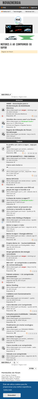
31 (28, 153)
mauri (23, 211)
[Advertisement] (19, 73)
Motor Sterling (12, 285)
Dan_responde (26, 171)
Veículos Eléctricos (21, 114)
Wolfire (23, 158)
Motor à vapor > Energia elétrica (19, 234)
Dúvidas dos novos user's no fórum (21, 119)
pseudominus (26, 318)
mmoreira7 (25, 298)
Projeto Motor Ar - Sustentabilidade (21, 243)
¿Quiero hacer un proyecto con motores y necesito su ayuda (19, 208)
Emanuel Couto (27, 121)
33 (33, 153)
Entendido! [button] (12, 395)
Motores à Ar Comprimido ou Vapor (16, 46)
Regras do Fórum (7, 52)
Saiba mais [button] (7, 390)
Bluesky (23, 307)
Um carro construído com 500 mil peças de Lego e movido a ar (20, 188)
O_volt (23, 192)
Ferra (23, 227)
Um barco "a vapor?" (14, 337)
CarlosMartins (26, 279)
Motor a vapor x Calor (15, 225)
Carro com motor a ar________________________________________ (21, 167)
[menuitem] (3, 7)
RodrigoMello (25, 245)
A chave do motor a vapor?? (18, 198)
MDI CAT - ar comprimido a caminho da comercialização (21, 264)
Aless (23, 236)
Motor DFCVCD (12, 179)
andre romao (25, 181)
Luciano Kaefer (26, 347)
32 (31, 153)
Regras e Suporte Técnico (23, 125)
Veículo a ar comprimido (16, 354)
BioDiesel (17, 138)
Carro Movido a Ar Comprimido (19, 305)
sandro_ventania (27, 149)
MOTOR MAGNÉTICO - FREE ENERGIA (20, 156)
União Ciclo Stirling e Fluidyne (18, 218)
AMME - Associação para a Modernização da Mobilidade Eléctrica (18, 106)
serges (23, 110)
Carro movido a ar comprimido (19, 345)
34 (36, 153)
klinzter (23, 134)
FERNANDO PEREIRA (27, 329)
